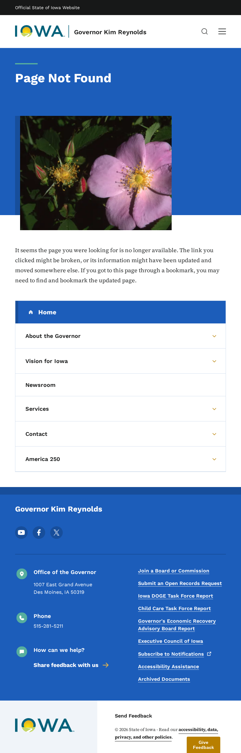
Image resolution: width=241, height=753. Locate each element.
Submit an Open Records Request (180, 583)
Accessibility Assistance (168, 666)
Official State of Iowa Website (47, 7)
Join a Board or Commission (173, 571)
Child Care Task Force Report (174, 608)
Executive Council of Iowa (170, 641)
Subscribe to (171, 654)
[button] (203, 745)
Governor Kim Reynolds (110, 32)
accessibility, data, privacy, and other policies (166, 733)
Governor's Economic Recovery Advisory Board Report (177, 624)
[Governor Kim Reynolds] (40, 31)
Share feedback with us (66, 665)
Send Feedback (133, 716)
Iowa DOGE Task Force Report (175, 596)
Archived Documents (164, 679)
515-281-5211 (48, 626)
